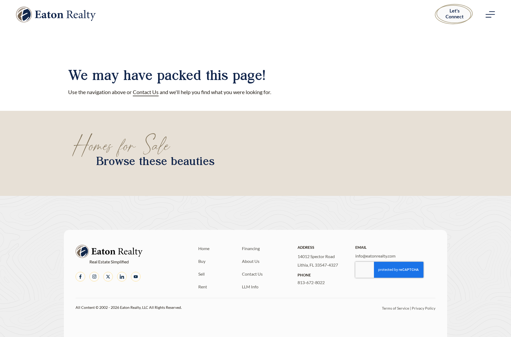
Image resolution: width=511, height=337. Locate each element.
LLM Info (250, 286)
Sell (201, 273)
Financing (251, 248)
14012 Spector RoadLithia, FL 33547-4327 (318, 260)
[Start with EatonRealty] (56, 14)
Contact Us (146, 92)
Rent (202, 286)
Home (203, 248)
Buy (201, 261)
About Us (250, 261)
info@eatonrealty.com (375, 255)
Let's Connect (455, 13)
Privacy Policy (423, 308)
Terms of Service (395, 308)
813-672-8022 (311, 282)
